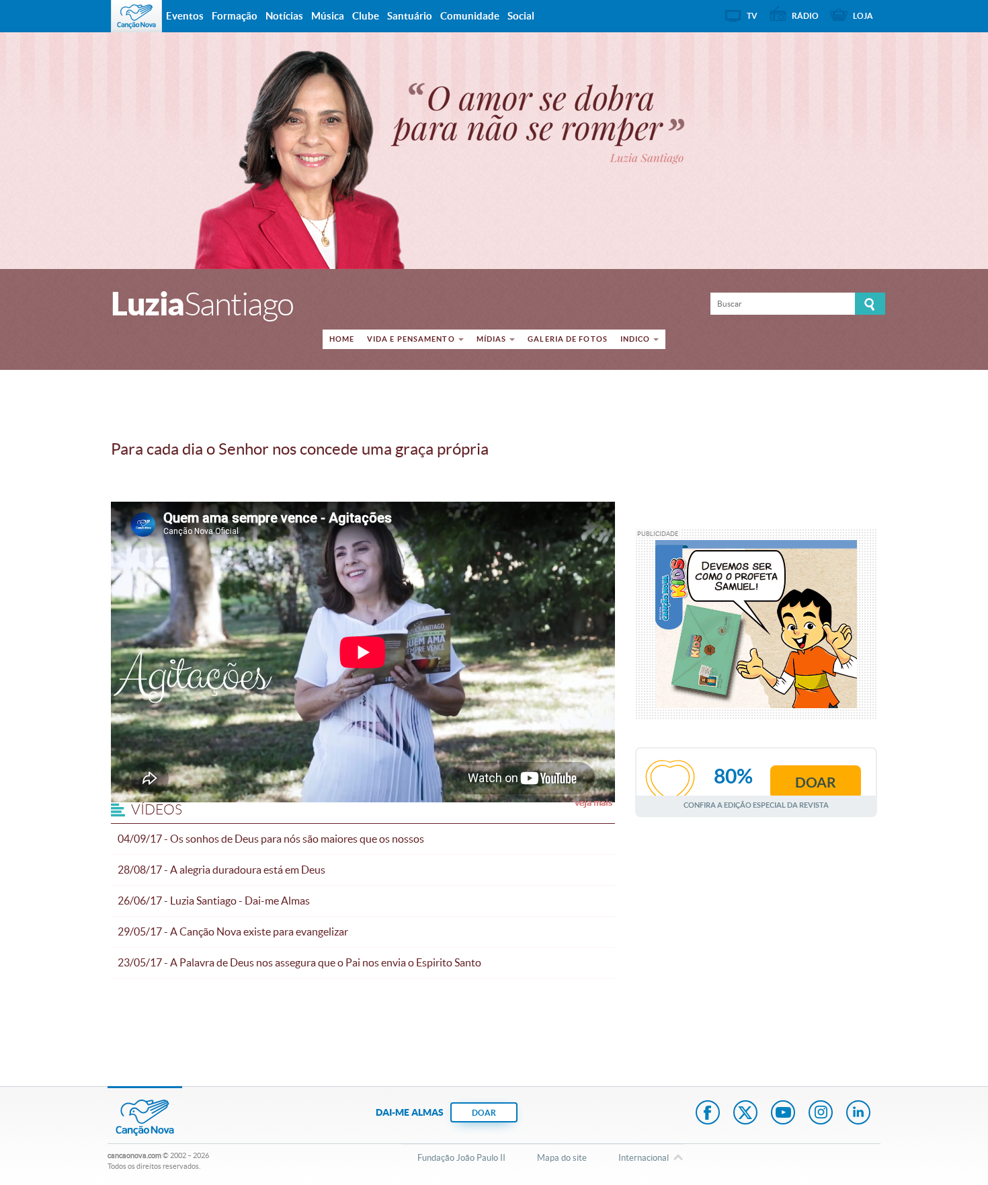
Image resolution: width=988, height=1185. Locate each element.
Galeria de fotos (568, 339)
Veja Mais (593, 802)
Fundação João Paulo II (461, 1158)
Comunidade (469, 16)
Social (520, 16)
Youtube (783, 1114)
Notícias (284, 16)
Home (341, 339)
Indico (635, 339)
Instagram (820, 1114)
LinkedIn (858, 1114)
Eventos (185, 16)
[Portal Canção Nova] (136, 16)
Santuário (409, 16)
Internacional (643, 1158)
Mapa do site (562, 1158)
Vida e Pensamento (411, 339)
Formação (234, 16)
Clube (365, 16)
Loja (863, 15)
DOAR (484, 1112)
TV (752, 15)
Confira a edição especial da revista (756, 804)
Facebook (707, 1114)
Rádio (805, 15)
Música (327, 16)
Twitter (745, 1114)
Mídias (492, 339)
